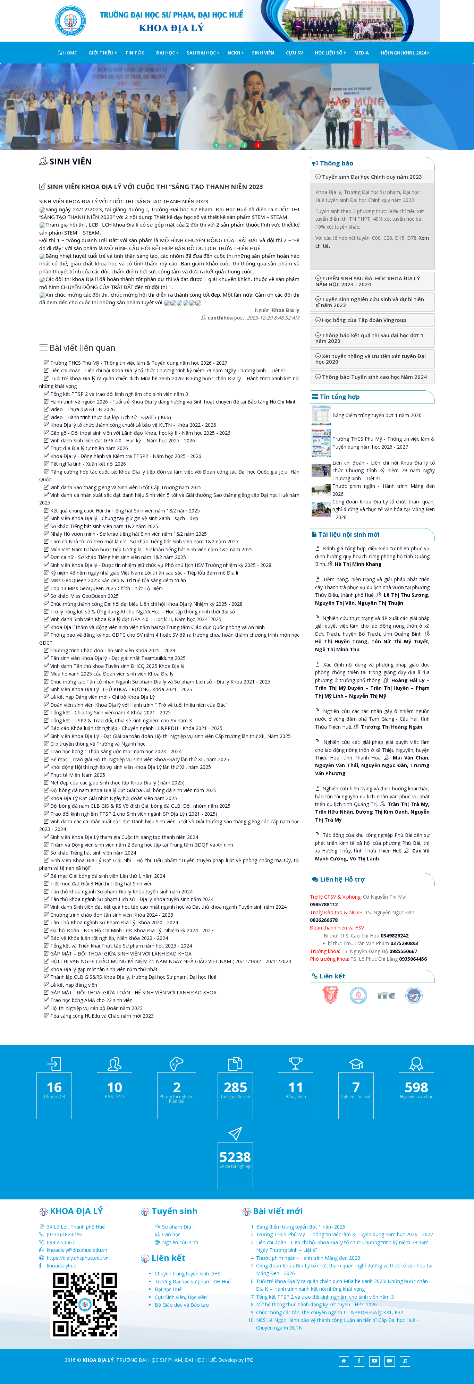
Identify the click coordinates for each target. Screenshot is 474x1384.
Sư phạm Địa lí (178, 1226)
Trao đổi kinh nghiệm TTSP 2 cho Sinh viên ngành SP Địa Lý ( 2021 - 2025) (133, 813)
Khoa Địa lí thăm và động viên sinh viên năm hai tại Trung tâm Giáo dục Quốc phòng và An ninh (157, 627)
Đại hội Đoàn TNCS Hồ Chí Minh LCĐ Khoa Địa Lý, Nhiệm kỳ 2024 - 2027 (131, 930)
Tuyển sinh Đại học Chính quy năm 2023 (371, 176)
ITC (249, 1360)
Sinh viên (263, 53)
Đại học (165, 53)
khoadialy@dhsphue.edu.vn (77, 1250)
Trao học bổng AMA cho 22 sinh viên (91, 1000)
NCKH (234, 53)
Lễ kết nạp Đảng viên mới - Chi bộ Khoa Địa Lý (102, 697)
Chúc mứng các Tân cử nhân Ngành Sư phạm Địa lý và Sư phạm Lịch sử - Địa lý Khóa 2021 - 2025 (159, 681)
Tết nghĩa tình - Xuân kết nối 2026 (87, 463)
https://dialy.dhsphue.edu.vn (78, 1258)
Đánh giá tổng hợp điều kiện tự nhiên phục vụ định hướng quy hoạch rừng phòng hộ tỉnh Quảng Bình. (372, 556)
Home (69, 53)
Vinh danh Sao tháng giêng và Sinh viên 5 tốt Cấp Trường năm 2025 (125, 487)
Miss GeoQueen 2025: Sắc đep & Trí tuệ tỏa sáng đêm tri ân (117, 580)
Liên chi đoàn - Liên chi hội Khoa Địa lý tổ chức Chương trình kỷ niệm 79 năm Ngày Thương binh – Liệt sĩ (167, 370)
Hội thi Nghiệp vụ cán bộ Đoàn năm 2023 (96, 1008)
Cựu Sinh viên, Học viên (181, 1297)
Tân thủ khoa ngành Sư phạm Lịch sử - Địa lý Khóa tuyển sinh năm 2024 (131, 899)
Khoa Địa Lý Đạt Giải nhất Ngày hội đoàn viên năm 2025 (113, 798)
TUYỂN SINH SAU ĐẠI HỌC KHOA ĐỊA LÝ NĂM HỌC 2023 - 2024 (367, 281)
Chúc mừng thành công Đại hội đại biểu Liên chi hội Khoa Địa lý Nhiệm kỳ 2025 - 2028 (146, 604)
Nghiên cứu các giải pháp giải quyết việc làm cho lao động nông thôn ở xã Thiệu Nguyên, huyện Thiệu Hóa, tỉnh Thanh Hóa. (372, 757)
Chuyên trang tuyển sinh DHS (187, 1273)
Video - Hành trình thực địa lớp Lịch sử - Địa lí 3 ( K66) (110, 417)
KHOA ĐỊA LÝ (98, 1360)
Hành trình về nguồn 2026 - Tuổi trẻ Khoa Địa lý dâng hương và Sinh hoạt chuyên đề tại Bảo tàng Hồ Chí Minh (173, 401)
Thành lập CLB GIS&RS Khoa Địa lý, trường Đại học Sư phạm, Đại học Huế (133, 977)
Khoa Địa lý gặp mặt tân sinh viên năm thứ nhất (103, 969)
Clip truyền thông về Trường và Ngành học (97, 743)
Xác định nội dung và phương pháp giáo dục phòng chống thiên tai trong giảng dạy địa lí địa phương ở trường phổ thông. (372, 680)
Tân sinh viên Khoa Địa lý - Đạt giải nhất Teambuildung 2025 (117, 658)
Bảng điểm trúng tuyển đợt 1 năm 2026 (377, 415)
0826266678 (324, 920)
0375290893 (404, 943)
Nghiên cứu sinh (180, 1242)
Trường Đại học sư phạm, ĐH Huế (193, 1281)
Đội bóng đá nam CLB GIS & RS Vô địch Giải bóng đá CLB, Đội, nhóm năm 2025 (139, 806)
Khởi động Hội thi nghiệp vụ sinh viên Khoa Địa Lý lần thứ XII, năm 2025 (130, 767)
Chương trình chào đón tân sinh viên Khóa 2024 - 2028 (111, 914)
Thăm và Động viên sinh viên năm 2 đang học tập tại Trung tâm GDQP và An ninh (141, 844)
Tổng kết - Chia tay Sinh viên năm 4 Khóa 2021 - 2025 (110, 712)
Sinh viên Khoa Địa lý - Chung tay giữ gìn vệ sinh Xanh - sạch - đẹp (123, 518)
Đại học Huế (168, 1289)
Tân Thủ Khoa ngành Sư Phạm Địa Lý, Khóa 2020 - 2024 (113, 922)
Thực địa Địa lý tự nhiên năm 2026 (88, 448)
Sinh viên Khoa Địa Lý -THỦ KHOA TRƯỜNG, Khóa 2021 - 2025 (120, 689)
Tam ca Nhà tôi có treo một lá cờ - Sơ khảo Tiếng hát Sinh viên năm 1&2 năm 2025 (143, 541)
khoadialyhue (61, 1265)
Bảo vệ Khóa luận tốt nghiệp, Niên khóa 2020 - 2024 (108, 938)
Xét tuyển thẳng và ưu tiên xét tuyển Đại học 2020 (370, 359)
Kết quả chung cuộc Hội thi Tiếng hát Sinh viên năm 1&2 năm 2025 (124, 510)
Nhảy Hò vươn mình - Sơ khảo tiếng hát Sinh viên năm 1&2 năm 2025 (128, 533)
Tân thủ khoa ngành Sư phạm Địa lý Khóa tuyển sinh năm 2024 (121, 891)
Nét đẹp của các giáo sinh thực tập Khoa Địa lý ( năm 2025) (117, 782)
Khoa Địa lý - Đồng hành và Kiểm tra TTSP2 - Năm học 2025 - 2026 (125, 456)
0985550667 (403, 951)
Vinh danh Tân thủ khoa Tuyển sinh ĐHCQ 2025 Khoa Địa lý (116, 666)
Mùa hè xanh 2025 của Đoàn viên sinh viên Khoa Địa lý (111, 673)
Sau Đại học (201, 53)
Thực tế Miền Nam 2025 (77, 775)
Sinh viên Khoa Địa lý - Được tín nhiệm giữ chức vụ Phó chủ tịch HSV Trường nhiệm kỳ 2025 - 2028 (160, 565)
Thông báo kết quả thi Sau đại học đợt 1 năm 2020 (369, 338)
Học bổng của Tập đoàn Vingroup (363, 319)
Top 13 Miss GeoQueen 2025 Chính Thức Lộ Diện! (106, 588)
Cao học (171, 1234)
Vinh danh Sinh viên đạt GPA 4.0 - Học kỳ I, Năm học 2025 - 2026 (122, 440)
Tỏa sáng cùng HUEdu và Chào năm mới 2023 (101, 1015)
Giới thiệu (100, 53)
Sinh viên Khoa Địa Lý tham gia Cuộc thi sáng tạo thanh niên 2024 (123, 837)
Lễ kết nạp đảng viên (73, 985)
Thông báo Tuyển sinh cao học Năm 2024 (374, 376)
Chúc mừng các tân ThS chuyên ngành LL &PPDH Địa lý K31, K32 (329, 1312)
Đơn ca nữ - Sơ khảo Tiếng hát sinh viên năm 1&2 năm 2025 (117, 557)
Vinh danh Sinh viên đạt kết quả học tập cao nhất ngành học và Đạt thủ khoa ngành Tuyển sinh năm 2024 (168, 906)
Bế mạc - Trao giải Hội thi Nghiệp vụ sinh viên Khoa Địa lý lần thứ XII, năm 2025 (139, 759)
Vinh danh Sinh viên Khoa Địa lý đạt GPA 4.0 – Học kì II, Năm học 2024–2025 (135, 619)
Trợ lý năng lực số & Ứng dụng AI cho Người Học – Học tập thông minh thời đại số (142, 611)
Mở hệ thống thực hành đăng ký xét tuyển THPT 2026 (316, 1304)
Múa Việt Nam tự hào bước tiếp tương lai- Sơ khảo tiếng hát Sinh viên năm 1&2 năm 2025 (151, 549)
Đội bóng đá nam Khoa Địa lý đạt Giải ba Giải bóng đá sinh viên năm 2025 (133, 790)
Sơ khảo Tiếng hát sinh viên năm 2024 (92, 852)
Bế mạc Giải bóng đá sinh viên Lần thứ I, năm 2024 (107, 876)
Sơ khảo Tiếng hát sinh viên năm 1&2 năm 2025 (103, 526)
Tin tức (134, 53)
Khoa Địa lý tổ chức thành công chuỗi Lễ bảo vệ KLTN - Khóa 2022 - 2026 (132, 425)
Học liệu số (328, 53)
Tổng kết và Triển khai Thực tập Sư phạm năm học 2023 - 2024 (120, 945)
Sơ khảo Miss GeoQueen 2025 (84, 596)
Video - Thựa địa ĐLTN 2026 (82, 409)
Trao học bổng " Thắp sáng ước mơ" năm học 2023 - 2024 (115, 751)
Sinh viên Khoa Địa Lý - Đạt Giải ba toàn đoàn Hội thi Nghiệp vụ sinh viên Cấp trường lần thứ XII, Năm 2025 (170, 736)
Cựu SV (294, 53)
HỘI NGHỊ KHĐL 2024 (403, 53)
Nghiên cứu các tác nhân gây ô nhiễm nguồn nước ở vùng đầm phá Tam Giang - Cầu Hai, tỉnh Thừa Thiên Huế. (372, 719)
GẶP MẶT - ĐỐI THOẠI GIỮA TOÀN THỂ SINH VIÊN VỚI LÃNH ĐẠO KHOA (133, 992)
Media (361, 53)
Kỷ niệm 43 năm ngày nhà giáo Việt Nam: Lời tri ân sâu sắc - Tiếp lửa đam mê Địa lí (143, 572)
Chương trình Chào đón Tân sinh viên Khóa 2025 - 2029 (112, 650)
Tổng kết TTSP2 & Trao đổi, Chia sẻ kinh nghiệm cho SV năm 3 (120, 720)
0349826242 (394, 935)
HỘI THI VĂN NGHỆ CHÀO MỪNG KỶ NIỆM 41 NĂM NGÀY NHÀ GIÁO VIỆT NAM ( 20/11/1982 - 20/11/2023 (170, 961)
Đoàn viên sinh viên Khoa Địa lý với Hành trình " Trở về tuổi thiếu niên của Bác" (138, 705)
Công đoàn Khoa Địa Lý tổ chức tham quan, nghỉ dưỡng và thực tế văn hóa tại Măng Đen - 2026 (383, 509)
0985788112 (324, 904)
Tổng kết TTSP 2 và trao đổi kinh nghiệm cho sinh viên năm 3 (118, 394)
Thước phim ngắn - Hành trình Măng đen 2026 (308, 1258)
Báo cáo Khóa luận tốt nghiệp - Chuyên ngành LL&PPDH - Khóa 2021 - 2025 (135, 728)
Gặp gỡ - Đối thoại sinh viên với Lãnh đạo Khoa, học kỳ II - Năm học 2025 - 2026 (139, 433)
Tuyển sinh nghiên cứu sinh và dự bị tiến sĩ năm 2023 (369, 302)
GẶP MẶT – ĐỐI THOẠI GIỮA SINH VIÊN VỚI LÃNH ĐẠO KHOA (120, 953)
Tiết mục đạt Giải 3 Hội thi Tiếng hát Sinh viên (101, 883)
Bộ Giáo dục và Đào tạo (182, 1304)
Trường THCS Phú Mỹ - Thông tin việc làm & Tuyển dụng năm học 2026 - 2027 (138, 362)
